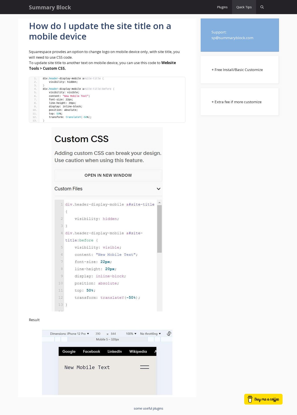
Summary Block (50, 7)
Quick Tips (244, 7)
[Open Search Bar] (262, 7)
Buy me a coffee (268, 401)
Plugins (222, 7)
